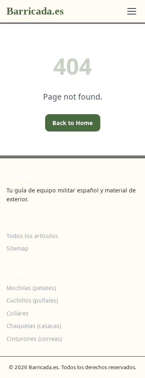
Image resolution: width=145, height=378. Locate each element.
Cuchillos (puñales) (32, 300)
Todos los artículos (32, 236)
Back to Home (72, 123)
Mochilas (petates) (31, 288)
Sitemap (17, 248)
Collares (17, 313)
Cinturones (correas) (34, 338)
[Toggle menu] (132, 11)
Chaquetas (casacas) (33, 326)
